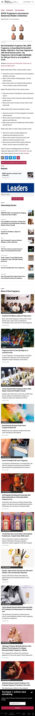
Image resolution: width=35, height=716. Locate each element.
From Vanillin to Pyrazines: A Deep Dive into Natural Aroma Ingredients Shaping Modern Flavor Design (13, 223)
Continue (17, 708)
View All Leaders (18, 199)
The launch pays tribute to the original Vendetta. (15, 689)
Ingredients (3, 210)
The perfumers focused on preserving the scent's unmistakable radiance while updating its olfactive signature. (17, 616)
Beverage (3, 246)
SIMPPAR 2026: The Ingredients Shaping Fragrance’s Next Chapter (13, 213)
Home (2, 10)
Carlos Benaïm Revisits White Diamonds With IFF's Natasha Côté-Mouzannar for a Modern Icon (17, 609)
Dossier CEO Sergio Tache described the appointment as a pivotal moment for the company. (15, 577)
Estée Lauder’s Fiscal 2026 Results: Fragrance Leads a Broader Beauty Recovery (12, 259)
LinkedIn (26, 153)
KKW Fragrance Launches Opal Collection (11, 174)
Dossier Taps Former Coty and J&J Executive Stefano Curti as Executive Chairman (17, 571)
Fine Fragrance (19, 10)
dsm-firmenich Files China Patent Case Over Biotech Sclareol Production (13, 277)
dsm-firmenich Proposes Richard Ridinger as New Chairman (11, 241)
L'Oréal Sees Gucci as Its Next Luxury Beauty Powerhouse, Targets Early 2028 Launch (17, 535)
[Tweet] (14, 157)
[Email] (2, 157)
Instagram (17, 153)
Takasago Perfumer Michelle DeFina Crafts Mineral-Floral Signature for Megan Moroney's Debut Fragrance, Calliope (16, 648)
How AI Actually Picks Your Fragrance (12, 268)
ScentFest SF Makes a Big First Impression (10, 232)
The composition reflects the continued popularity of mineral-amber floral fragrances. (17, 654)
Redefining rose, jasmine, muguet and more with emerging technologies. (16, 431)
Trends (4, 347)
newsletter (22, 151)
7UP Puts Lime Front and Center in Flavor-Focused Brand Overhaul (11, 250)
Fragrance (9, 10)
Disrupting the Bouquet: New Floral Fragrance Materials (14, 426)
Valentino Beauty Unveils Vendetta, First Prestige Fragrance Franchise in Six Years (16, 684)
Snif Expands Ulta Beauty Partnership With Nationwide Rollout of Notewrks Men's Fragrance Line (16, 497)
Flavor (2, 238)
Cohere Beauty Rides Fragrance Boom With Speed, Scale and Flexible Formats (16, 390)
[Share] (6, 157)
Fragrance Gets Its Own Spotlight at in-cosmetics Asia (15, 351)
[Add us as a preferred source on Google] (18, 157)
